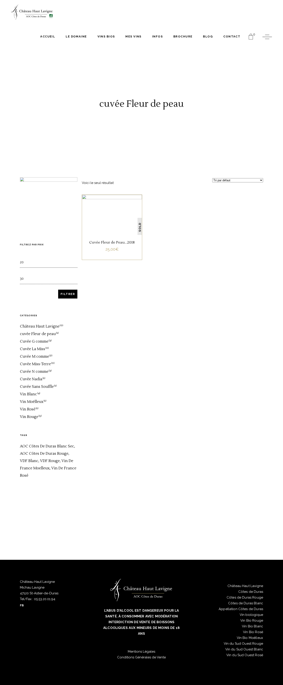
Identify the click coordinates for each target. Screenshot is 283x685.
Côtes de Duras (250, 592)
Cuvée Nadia (31, 379)
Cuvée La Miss (32, 349)
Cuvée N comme (34, 371)
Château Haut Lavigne (39, 326)
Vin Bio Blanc (252, 626)
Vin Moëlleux (31, 401)
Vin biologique (251, 615)
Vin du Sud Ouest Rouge (243, 644)
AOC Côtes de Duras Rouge (44, 453)
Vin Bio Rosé (253, 632)
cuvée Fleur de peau (111, 205)
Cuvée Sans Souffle (37, 386)
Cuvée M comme (34, 356)
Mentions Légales (141, 652)
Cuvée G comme (34, 341)
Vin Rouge (29, 416)
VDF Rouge (50, 461)
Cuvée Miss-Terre (35, 364)
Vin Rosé (27, 409)
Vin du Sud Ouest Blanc (244, 649)
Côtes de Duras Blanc (245, 603)
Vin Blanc (112, 211)
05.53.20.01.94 (44, 599)
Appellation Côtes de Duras (241, 609)
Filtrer (68, 294)
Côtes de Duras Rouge (245, 597)
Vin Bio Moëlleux (250, 638)
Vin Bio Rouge (251, 621)
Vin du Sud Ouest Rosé (244, 655)
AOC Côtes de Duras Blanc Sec (47, 446)
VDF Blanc (29, 461)
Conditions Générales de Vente (141, 657)
